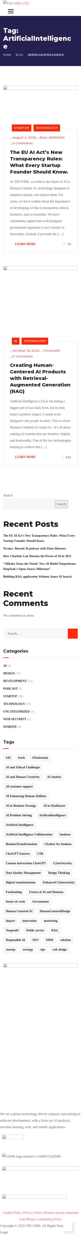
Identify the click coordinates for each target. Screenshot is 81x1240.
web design (59, 949)
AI (15, 341)
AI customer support (19, 786)
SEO (35, 940)
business (65, 834)
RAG (54, 930)
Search (8, 495)
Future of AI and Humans (46, 892)
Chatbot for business (57, 844)
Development (15, 681)
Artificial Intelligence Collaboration (29, 834)
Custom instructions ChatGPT (26, 863)
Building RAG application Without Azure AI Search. (37, 576)
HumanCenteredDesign (55, 911)
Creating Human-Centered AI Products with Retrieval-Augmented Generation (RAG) (40, 378)
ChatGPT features (18, 853)
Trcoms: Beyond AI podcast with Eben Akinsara (34, 548)
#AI (8, 757)
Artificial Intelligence (19, 825)
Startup (21, 127)
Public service (35, 930)
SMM (49, 940)
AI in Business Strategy (21, 805)
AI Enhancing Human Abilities (26, 796)
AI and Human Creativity (23, 777)
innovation (29, 920)
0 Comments (22, 143)
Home (7, 54)
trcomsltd (51, 351)
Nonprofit (12, 930)
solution (65, 940)
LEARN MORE (25, 244)
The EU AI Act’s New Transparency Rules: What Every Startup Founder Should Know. (39, 162)
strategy (28, 949)
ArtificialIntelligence (52, 815)
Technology (47, 127)
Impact (10, 920)
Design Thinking (59, 872)
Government (40, 901)
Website (10, 726)
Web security (14, 719)
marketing (50, 920)
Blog (19, 54)
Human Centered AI (19, 911)
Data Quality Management (23, 872)
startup (10, 949)
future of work (15, 901)
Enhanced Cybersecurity (59, 882)
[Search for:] (40, 633)
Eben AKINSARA (52, 137)
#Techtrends (40, 757)
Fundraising (14, 892)
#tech (21, 757)
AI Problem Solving (19, 815)
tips (42, 949)
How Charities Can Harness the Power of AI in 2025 (37, 556)
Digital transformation (20, 882)
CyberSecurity (62, 863)
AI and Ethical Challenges (23, 767)
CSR (40, 853)
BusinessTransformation (21, 844)
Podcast (10, 688)
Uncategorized (16, 711)
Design (9, 673)
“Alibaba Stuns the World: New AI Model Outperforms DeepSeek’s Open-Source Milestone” (39, 566)
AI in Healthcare (54, 805)
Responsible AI (15, 940)
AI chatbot (54, 777)
